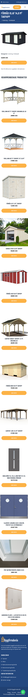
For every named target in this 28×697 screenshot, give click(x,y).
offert (17, 7)
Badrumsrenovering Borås (9, 664)
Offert (4, 661)
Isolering (5, 20)
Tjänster (4, 658)
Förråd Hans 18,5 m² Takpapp (14, 386)
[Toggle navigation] (25, 7)
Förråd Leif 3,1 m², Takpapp (14, 203)
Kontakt (14, 692)
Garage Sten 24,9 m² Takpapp (14, 248)
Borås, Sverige (6, 2)
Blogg (9, 692)
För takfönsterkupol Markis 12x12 (14, 570)
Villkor (19, 692)
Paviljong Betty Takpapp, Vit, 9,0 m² (14, 158)
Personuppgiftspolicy (9, 694)
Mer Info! (14, 62)
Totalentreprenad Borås (9, 670)
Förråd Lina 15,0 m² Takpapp (14, 294)
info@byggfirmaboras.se (21, 2)
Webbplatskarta (20, 694)
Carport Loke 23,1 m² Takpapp (14, 431)
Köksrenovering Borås (8, 667)
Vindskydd (12, 20)
